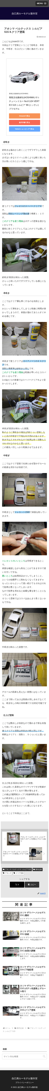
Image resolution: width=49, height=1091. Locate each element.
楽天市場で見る (24, 122)
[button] (32, 885)
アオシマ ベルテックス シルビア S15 (18, 869)
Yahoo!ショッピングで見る (24, 129)
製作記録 (39, 869)
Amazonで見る (24, 116)
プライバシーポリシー (24, 1082)
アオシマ (8, 873)
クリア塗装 (20, 873)
